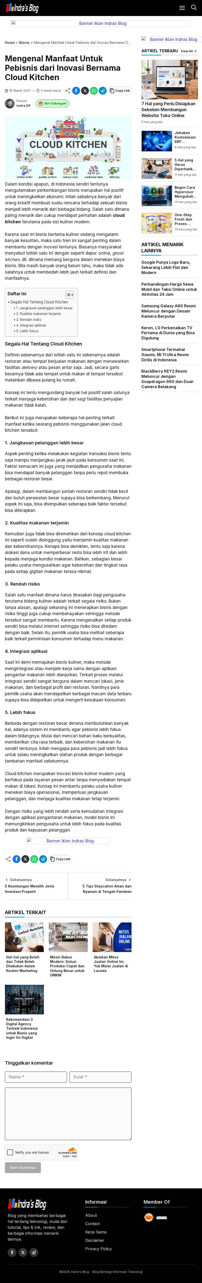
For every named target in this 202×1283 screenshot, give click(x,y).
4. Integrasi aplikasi (31, 325)
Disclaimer (94, 1240)
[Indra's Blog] (22, 8)
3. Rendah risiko (29, 320)
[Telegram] (103, 91)
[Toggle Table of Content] (67, 295)
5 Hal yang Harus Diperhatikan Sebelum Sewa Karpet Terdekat (186, 171)
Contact (92, 1223)
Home (10, 42)
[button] (193, 8)
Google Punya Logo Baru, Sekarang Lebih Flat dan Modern (165, 267)
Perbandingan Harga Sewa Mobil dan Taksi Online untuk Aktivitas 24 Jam (169, 289)
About (91, 1215)
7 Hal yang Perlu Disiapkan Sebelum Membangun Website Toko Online (168, 109)
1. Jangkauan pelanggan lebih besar (44, 308)
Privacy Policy (98, 1248)
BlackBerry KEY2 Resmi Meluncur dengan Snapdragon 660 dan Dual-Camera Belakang (167, 379)
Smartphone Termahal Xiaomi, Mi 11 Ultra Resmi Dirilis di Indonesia (165, 354)
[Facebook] (76, 91)
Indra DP (24, 105)
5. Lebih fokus (27, 331)
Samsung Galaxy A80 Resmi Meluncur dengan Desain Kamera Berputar (168, 311)
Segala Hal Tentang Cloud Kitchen (39, 302)
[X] (85, 91)
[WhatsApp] (94, 91)
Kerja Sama (95, 1232)
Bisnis (24, 42)
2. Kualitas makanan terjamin (38, 314)
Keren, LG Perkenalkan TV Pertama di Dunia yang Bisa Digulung (168, 333)
